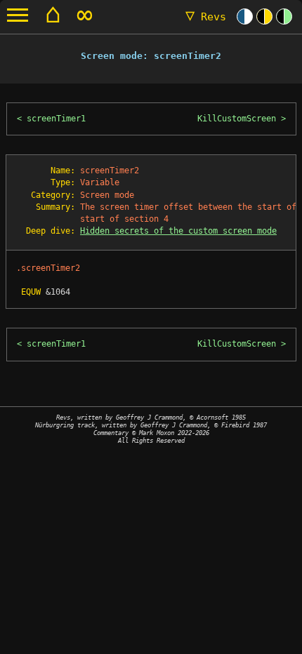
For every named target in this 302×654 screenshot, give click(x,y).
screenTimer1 (56, 119)
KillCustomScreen (236, 119)
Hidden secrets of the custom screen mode (178, 231)
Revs (205, 17)
